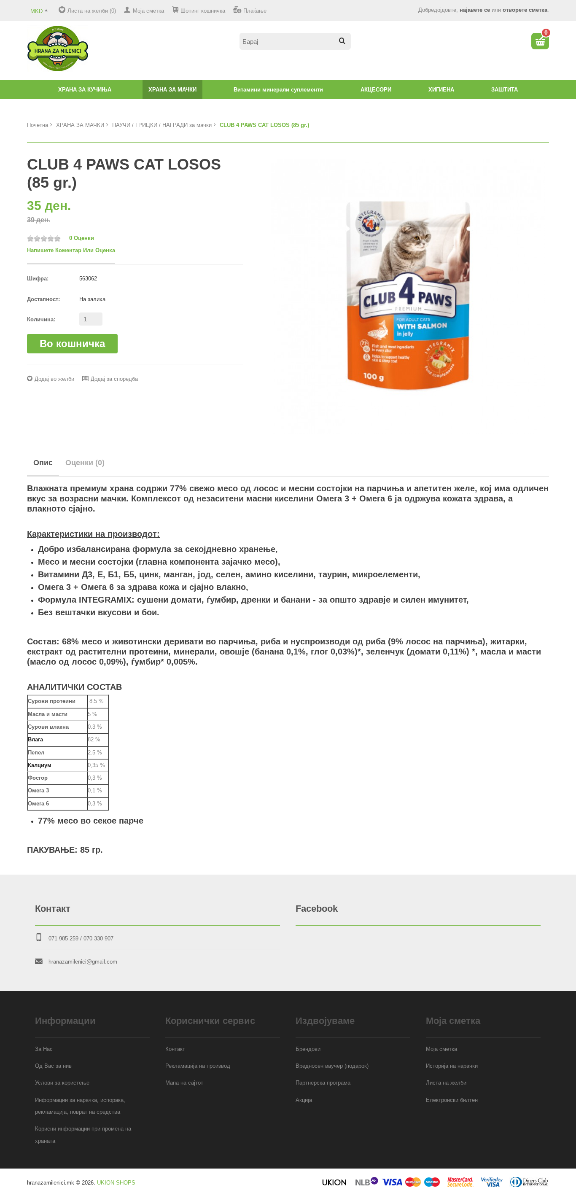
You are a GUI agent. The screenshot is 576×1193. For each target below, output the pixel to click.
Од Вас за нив (53, 1066)
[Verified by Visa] (491, 1185)
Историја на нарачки (452, 1066)
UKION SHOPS (116, 1183)
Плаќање (254, 11)
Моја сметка (148, 11)
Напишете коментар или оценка (71, 250)
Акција (304, 1100)
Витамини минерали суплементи (278, 89)
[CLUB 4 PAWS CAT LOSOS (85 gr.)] (408, 296)
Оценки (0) (85, 462)
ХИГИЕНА (441, 89)
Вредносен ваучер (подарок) (332, 1066)
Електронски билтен (452, 1100)
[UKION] (335, 1185)
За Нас (44, 1049)
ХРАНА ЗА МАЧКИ (172, 89)
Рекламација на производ (197, 1066)
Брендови (308, 1049)
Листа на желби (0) (91, 11)
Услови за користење (62, 1083)
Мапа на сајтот (184, 1083)
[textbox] (295, 41)
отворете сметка (525, 10)
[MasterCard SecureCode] (460, 1185)
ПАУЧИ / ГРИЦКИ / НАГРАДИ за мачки (162, 125)
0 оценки (81, 238)
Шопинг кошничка (202, 11)
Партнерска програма (323, 1083)
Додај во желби (54, 379)
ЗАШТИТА (504, 89)
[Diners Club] (529, 1185)
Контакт (175, 1049)
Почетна (37, 125)
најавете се (475, 10)
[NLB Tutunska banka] (367, 1185)
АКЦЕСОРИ (376, 89)
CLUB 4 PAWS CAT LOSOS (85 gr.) (264, 125)
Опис (43, 462)
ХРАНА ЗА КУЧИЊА (84, 89)
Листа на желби (446, 1083)
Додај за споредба (114, 379)
